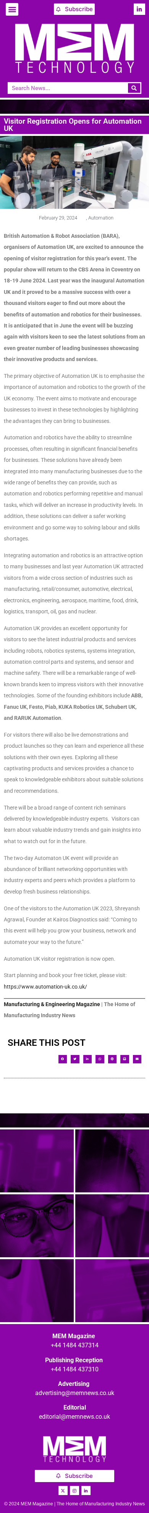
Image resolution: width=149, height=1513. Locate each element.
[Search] (134, 88)
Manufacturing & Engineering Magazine (52, 1004)
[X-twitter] (63, 1490)
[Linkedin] (139, 9)
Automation (100, 218)
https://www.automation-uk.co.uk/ (45, 987)
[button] (12, 9)
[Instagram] (74, 1490)
